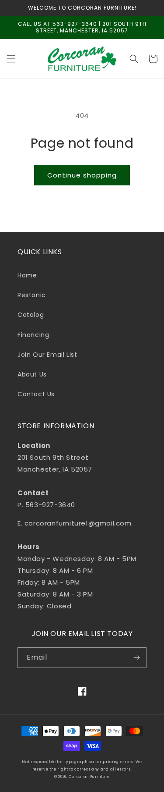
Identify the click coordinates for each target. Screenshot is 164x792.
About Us (32, 374)
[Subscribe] (136, 657)
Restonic (31, 295)
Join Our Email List (47, 354)
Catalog (30, 314)
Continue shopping (82, 175)
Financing (33, 334)
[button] (11, 58)
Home (27, 275)
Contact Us (36, 394)
